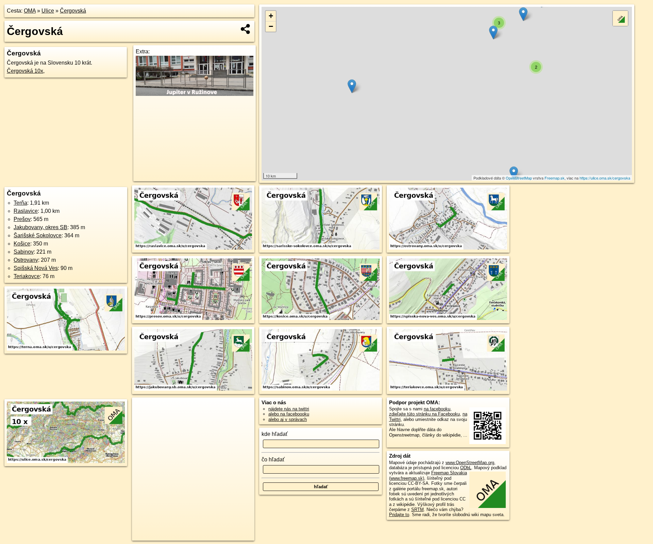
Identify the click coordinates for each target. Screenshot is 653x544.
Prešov (22, 219)
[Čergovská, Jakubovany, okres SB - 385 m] (193, 360)
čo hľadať (273, 459)
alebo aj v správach (287, 419)
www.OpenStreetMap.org (470, 462)
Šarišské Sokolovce (38, 235)
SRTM (417, 509)
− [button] (271, 26)
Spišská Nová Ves (36, 268)
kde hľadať (275, 434)
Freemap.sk (555, 178)
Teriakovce (27, 276)
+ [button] (271, 16)
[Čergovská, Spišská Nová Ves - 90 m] (448, 289)
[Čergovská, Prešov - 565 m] (193, 289)
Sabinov (24, 252)
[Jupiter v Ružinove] (194, 94)
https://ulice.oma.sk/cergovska (605, 178)
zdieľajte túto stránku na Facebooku (424, 414)
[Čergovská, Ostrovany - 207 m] (448, 219)
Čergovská (73, 11)
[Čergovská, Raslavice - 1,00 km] (193, 219)
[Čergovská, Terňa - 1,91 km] (66, 320)
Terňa (20, 203)
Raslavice (26, 211)
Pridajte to (399, 514)
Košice (22, 244)
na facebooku (437, 408)
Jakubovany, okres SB (40, 227)
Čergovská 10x (25, 71)
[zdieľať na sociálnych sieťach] (246, 28)
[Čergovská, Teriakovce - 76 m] (448, 360)
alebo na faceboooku (288, 414)
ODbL (465, 467)
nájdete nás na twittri (288, 408)
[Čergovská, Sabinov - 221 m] (321, 360)
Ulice (47, 11)
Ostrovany (26, 260)
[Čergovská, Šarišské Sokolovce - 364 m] (321, 219)
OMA (30, 11)
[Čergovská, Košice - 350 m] (321, 289)
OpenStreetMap (519, 178)
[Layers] (620, 18)
